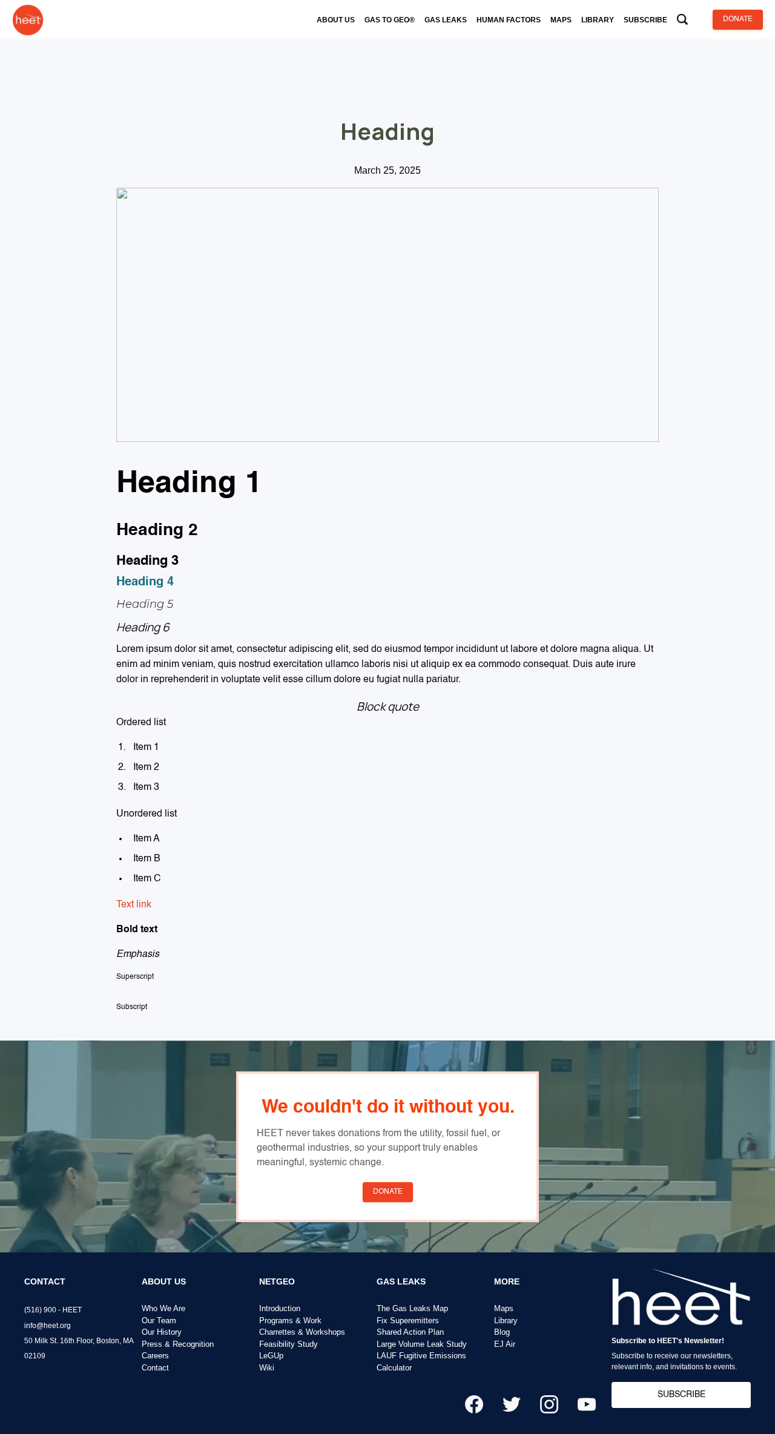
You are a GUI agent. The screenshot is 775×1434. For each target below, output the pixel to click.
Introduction (279, 1308)
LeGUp (271, 1355)
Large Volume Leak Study (422, 1344)
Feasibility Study (288, 1344)
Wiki (266, 1367)
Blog (502, 1332)
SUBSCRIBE (681, 1394)
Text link (133, 905)
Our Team (159, 1320)
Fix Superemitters (408, 1320)
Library (506, 1320)
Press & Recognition (178, 1344)
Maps (503, 1308)
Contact (155, 1367)
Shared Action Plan (410, 1332)
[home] (28, 19)
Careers (155, 1355)
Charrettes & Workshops (302, 1332)
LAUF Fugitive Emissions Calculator (421, 1361)
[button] (336, 20)
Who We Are (163, 1308)
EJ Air (504, 1344)
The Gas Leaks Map (412, 1308)
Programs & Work (290, 1320)
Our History (162, 1332)
